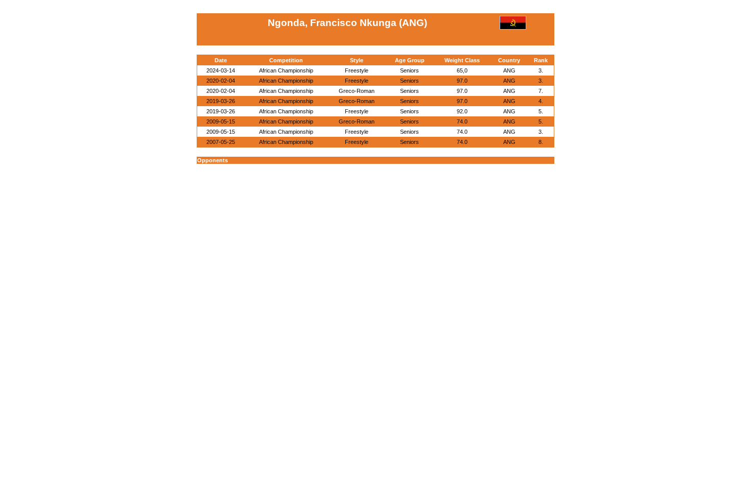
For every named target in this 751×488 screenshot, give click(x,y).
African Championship (286, 70)
